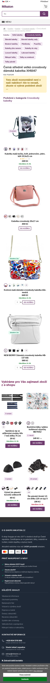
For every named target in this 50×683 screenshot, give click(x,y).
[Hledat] (44, 14)
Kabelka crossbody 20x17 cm (25, 221)
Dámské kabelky (11, 39)
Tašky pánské (10, 62)
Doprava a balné (8, 610)
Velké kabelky (17, 35)
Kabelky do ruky (31, 48)
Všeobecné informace (10, 596)
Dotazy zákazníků (9, 614)
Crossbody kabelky (34, 35)
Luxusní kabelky (11, 53)
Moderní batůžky (11, 44)
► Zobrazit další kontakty (12, 660)
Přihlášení (44, 1)
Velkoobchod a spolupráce (12, 624)
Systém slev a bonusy (10, 620)
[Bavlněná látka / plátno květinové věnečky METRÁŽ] (37, 405)
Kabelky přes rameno (13, 48)
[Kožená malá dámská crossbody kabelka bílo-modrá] (25, 259)
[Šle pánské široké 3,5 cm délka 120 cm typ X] (37, 471)
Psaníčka (37, 44)
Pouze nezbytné (25, 675)
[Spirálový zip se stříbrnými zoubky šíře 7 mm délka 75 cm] (12, 405)
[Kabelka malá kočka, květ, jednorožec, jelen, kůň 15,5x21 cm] (25, 127)
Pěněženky (26, 44)
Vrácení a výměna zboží (11, 607)
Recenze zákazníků (9, 617)
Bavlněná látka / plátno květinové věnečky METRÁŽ (37, 429)
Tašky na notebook (27, 57)
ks (21, 302)
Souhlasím (25, 679)
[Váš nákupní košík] (45, 6)
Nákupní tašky (10, 57)
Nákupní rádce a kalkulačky (13, 627)
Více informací (38, 671)
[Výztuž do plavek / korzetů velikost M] (12, 471)
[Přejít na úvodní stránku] (4, 29)
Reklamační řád (8, 603)
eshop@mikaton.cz (13, 654)
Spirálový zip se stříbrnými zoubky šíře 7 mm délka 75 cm (12, 433)
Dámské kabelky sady (29, 39)
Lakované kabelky (28, 53)
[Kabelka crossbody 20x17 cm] (25, 194)
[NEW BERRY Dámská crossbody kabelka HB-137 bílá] (25, 328)
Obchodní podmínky (10, 599)
